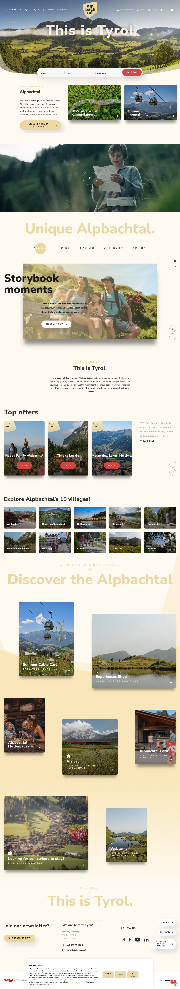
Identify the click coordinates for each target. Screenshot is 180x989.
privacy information (75, 982)
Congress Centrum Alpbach (161, 944)
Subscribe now (21, 938)
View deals (147, 441)
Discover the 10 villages (39, 125)
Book (134, 72)
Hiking (64, 248)
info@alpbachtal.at (76, 950)
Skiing (140, 248)
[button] (33, 962)
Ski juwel (165, 932)
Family (40, 248)
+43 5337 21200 (74, 945)
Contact (165, 922)
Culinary (113, 248)
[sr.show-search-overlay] (26, 10)
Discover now (55, 324)
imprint (52, 984)
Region (87, 248)
